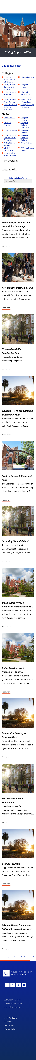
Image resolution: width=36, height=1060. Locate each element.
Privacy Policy (10, 1029)
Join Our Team (10, 1018)
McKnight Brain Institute (9, 144)
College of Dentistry (24, 119)
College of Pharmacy (24, 131)
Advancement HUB (12, 999)
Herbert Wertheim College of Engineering (10, 107)
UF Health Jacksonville (8, 149)
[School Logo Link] (17, 973)
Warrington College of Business (27, 106)
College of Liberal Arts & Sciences (10, 101)
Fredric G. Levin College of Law (26, 101)
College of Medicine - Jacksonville (25, 125)
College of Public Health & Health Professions (10, 137)
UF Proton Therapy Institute (27, 149)
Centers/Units (10, 161)
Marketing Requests (13, 1007)
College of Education (24, 86)
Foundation (9, 1021)
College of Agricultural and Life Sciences (9, 79)
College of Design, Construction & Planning (10, 87)
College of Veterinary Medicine (24, 137)
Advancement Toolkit (13, 1003)
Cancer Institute (9, 118)
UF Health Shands (27, 143)
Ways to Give (9, 169)
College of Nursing (10, 130)
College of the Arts (27, 77)
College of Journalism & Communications (26, 94)
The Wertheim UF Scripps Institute (10, 154)
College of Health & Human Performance (10, 94)
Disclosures (9, 1025)
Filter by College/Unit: (18, 178)
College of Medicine (7, 124)
